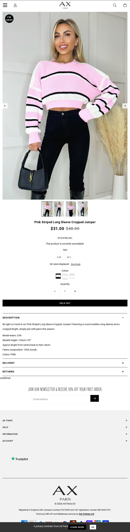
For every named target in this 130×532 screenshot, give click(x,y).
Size (65, 249)
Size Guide (75, 264)
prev (5, 105)
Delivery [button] (9, 362)
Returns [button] (8, 371)
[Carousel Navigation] (65, 105)
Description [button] (11, 317)
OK (92, 527)
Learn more (77, 527)
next (124, 105)
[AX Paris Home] (65, 5)
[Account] (15, 5)
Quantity (65, 284)
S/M (59, 257)
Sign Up (94, 398)
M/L (69, 257)
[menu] (5, 5)
